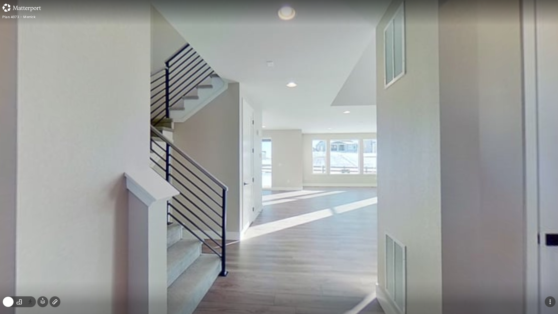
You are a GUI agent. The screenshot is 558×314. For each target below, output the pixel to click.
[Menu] (550, 301)
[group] (19, 301)
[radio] (8, 302)
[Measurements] (54, 301)
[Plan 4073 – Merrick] (279, 157)
